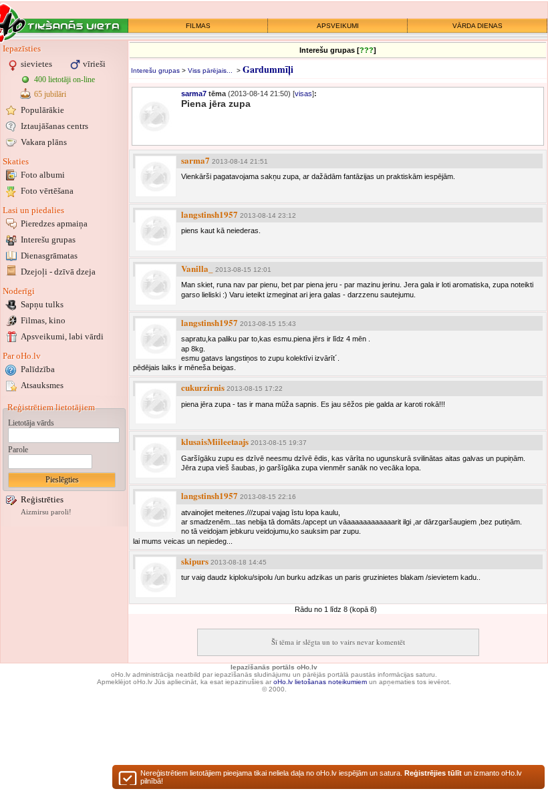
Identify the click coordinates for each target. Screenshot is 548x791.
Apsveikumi (62, 336)
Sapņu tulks (42, 304)
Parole (18, 449)
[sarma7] (155, 176)
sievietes (36, 64)
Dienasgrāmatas (49, 256)
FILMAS (198, 25)
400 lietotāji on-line (64, 79)
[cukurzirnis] (155, 403)
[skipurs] (155, 577)
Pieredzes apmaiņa (54, 223)
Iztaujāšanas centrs (54, 126)
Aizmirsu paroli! (46, 512)
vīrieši (94, 64)
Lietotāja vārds (31, 423)
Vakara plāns (44, 142)
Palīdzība (38, 369)
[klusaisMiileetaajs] (155, 457)
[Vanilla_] (155, 284)
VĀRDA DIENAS (477, 25)
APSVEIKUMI (338, 25)
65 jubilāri (50, 94)
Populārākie (42, 110)
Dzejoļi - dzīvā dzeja (58, 272)
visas (303, 94)
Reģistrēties (42, 499)
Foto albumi (43, 175)
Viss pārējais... (210, 70)
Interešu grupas (48, 239)
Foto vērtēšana (47, 191)
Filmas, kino (43, 320)
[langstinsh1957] (155, 230)
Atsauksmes (42, 385)
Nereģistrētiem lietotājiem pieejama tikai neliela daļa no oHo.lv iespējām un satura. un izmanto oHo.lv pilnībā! (331, 777)
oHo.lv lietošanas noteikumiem (320, 681)
